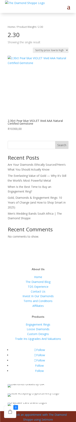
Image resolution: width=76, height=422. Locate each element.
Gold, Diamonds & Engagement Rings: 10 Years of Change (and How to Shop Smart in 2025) (37, 202)
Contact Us (38, 291)
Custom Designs (38, 334)
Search (61, 145)
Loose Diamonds (38, 329)
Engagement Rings (38, 324)
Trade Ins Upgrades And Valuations (38, 339)
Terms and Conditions (38, 301)
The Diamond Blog (38, 282)
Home (11, 27)
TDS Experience (38, 287)
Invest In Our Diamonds (38, 296)
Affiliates (38, 306)
